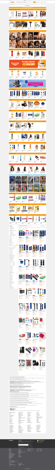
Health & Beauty (11, 226)
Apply (16, 244)
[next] (45, 14)
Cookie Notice (20, 442)
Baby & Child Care (11, 227)
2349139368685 (12, 462)
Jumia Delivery (10, 458)
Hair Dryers (10, 432)
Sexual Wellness (11, 232)
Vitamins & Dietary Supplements (13, 234)
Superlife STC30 (29, 420)
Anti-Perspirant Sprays (12, 255)
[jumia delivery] (29, 0)
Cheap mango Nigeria (35, 227)
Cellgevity (38, 420)
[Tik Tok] (14, 464)
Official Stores (19, 452)
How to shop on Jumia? (11, 453)
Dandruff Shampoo (20, 431)
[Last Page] (36, 374)
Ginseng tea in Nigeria (40, 227)
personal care (20, 386)
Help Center (10, 450)
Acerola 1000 (29, 421)
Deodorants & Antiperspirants (13, 408)
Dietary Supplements (11, 423)
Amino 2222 (19, 421)
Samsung (19, 466)
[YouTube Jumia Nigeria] (10, 464)
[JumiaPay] (27, 0)
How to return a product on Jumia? (12, 454)
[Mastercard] (20, 464)
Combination (11, 277)
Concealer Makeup (29, 431)
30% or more (11, 251)
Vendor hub (29, 450)
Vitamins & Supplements (30, 422)
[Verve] (23, 464)
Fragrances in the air (30, 412)
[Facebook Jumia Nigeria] (9, 464)
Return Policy (10, 457)
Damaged (11, 278)
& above (14, 263)
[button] (24, 250)
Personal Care (11, 231)
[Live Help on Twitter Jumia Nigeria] (13, 464)
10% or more (11, 253)
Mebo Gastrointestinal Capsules (21, 420)
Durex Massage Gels (11, 431)
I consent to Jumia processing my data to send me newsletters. (25, 443)
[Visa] (22, 464)
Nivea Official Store (20, 432)
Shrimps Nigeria (44, 227)
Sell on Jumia (11, 0)
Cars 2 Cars (19, 423)
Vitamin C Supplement (20, 422)
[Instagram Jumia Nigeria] (12, 464)
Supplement (38, 421)
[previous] (9, 14)
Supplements (10, 421)
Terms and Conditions (20, 451)
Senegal (41, 450)
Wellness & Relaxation (12, 235)
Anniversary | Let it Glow (20, 412)
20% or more (11, 252)
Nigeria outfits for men (30, 227)
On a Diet (10, 422)
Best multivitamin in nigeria (25, 227)
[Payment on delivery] (18, 464)
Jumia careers (19, 450)
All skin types (11, 275)
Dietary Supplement (38, 422)
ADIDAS (9, 466)
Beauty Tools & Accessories (12, 409)
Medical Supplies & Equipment (13, 230)
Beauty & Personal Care (12, 228)
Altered (11, 276)
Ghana (37, 450)
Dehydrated (11, 279)
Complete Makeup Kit (39, 431)
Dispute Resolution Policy (11, 456)
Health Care (11, 229)
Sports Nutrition (11, 233)
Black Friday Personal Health (12, 412)
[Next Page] (35, 374)
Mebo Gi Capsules (11, 420)
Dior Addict (38, 412)
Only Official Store (12, 288)
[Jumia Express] (11, 273)
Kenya (37, 451)
